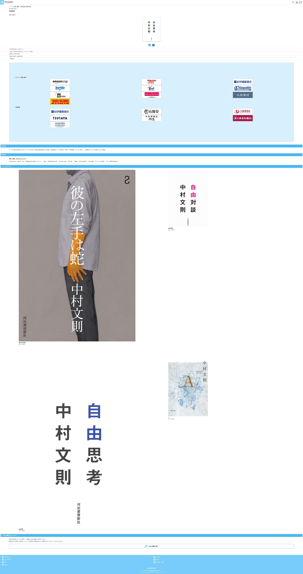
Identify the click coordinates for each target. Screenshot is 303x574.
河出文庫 (158, 557)
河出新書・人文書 (160, 562)
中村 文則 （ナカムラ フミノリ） (18, 158)
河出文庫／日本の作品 (26, 6)
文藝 (5, 562)
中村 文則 (11, 14)
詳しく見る (77, 257)
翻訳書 (157, 559)
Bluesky (6, 564)
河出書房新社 (7, 557)
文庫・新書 (16, 6)
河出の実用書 (7, 559)
